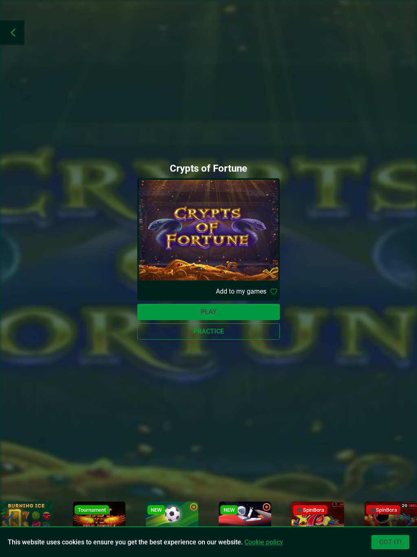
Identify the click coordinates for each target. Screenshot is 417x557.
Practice (208, 331)
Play (209, 312)
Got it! (390, 542)
